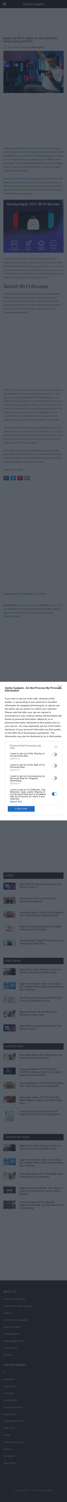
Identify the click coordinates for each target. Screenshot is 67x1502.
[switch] (54, 754)
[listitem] (33, 746)
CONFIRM (21, 809)
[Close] (61, 688)
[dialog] (33, 751)
